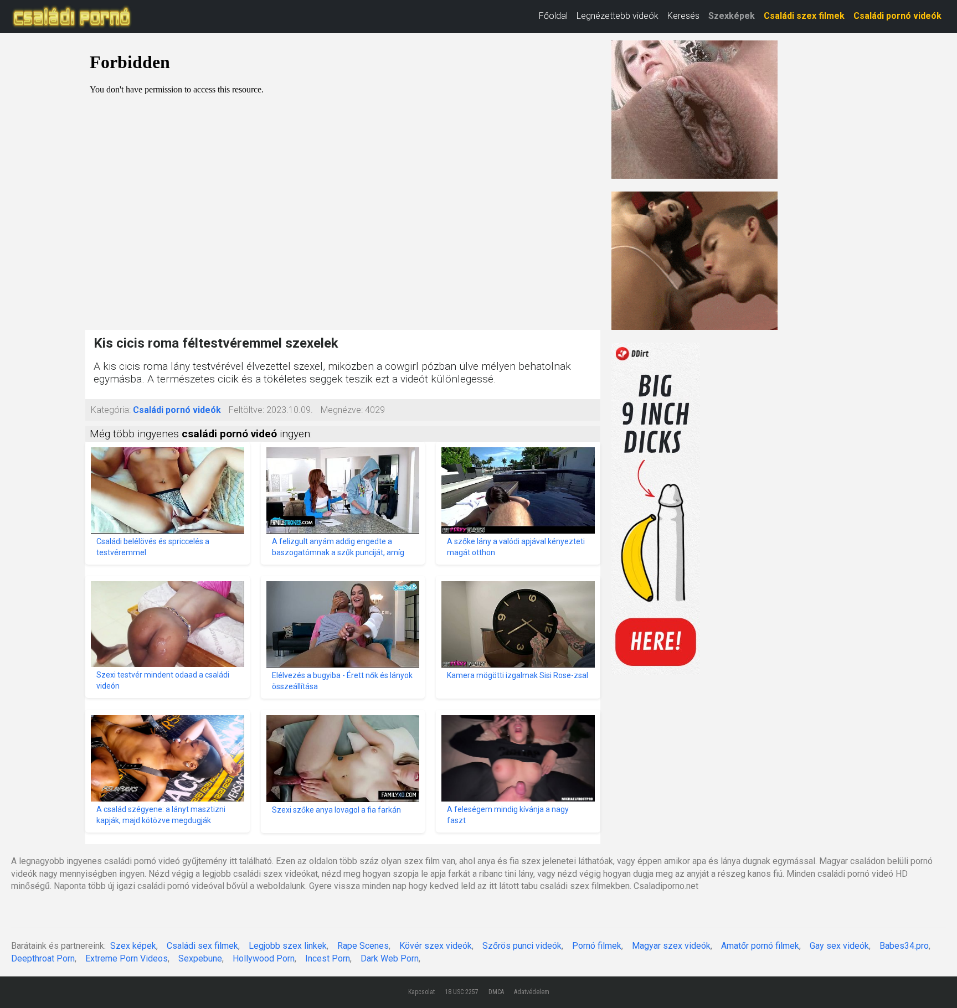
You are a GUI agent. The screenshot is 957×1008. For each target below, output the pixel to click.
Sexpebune (200, 958)
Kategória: (111, 410)
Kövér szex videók (435, 945)
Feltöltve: (246, 410)
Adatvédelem (531, 992)
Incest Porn (327, 958)
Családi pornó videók (897, 16)
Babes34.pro (904, 945)
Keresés (683, 16)
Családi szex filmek (804, 16)
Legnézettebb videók (617, 16)
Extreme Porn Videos (126, 958)
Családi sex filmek (202, 945)
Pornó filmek (596, 945)
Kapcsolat (421, 992)
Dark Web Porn (390, 958)
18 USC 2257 (461, 992)
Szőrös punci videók (522, 945)
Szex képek (133, 945)
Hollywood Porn (264, 958)
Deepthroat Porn (43, 958)
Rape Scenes (363, 945)
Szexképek (731, 16)
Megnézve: (342, 410)
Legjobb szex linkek (288, 945)
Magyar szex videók (671, 945)
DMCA (496, 992)
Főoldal (553, 16)
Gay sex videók (839, 945)
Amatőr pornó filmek (760, 945)
